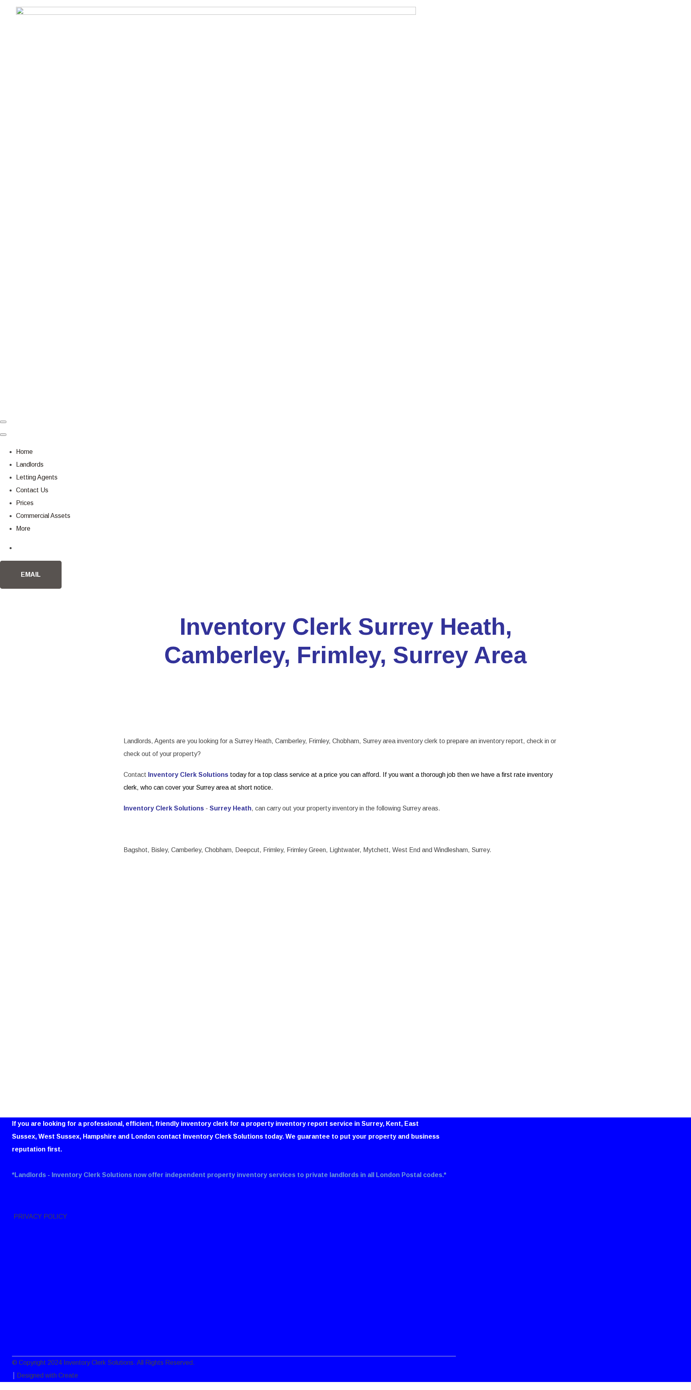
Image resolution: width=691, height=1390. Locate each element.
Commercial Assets (43, 515)
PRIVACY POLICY (39, 1216)
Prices (25, 502)
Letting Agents (37, 477)
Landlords (30, 464)
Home (24, 451)
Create (68, 1375)
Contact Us (32, 490)
